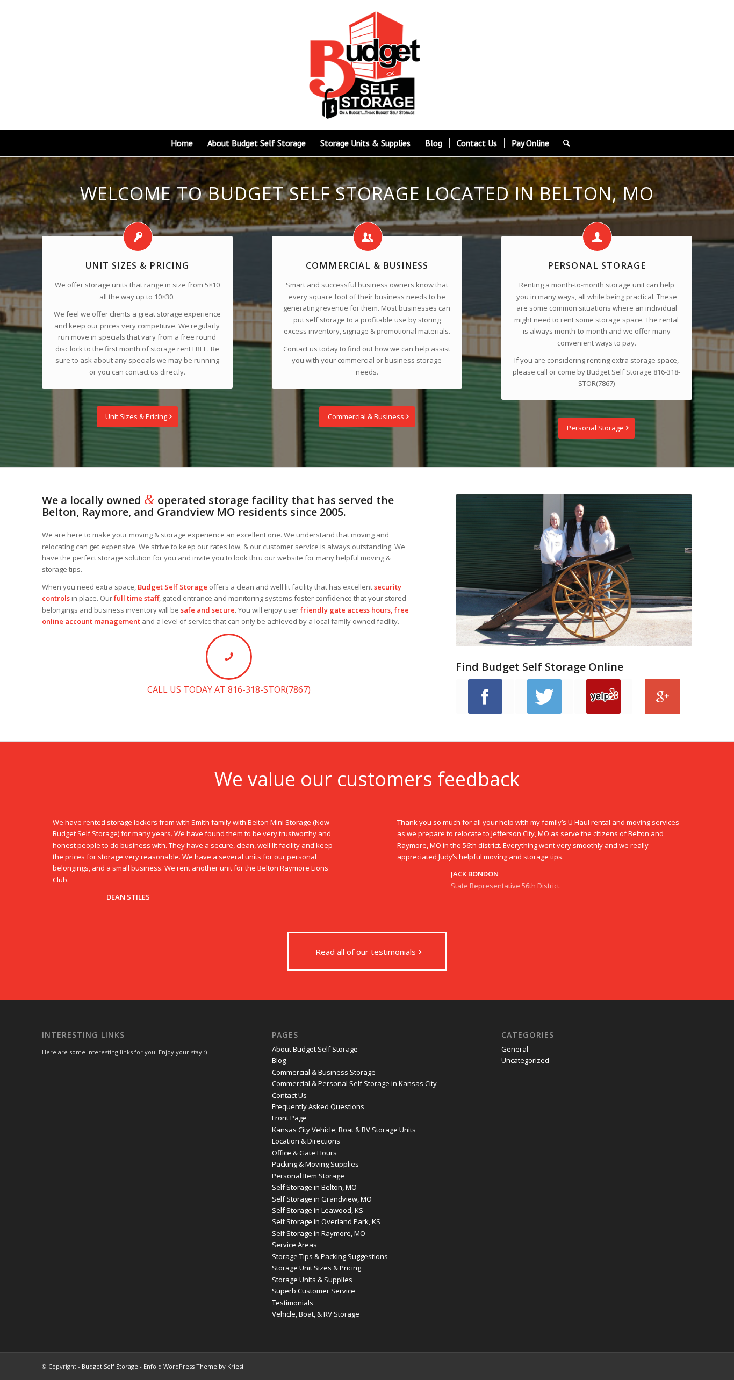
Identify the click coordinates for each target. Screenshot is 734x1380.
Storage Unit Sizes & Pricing (316, 1268)
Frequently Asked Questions (318, 1106)
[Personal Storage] (597, 236)
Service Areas (294, 1244)
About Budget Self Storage (315, 1049)
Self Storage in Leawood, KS (317, 1210)
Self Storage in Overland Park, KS (326, 1221)
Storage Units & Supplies (312, 1279)
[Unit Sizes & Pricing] (138, 236)
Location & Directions (306, 1141)
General (514, 1049)
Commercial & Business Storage (324, 1072)
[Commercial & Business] (368, 236)
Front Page (289, 1118)
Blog (279, 1060)
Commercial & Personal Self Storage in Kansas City (354, 1083)
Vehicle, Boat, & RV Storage (315, 1314)
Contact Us (289, 1095)
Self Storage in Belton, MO (314, 1187)
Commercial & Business (367, 265)
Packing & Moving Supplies (315, 1164)
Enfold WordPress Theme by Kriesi (193, 1366)
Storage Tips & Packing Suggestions (330, 1256)
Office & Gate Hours (304, 1153)
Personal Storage (597, 265)
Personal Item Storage (308, 1176)
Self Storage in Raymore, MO (318, 1233)
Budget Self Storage (110, 1366)
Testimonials (292, 1302)
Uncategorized (525, 1060)
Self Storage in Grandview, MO (322, 1199)
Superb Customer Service (313, 1291)
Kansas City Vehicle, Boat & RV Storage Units (344, 1129)
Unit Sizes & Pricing (137, 265)
